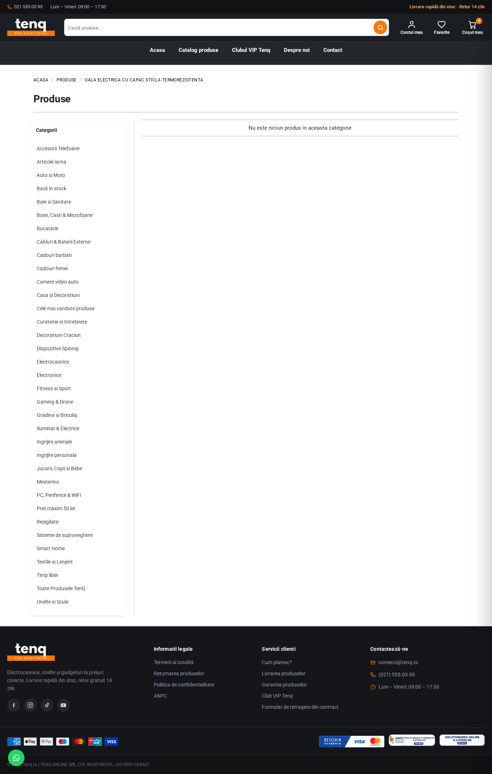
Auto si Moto (51, 175)
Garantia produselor (284, 685)
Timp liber (47, 575)
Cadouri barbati (54, 255)
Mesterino (48, 482)
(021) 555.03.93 (397, 674)
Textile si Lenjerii (54, 562)
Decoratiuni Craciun (59, 335)
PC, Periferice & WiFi (59, 495)
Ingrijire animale (54, 442)
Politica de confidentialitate (184, 685)
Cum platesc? (277, 662)
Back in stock (51, 188)
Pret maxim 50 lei (56, 508)
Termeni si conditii (173, 662)
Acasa (157, 50)
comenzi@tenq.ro (398, 662)
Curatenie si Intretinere (62, 322)
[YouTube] (63, 705)
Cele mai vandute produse (65, 308)
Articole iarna (51, 162)
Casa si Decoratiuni (58, 295)
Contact (332, 50)
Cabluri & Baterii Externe (63, 242)
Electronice (49, 375)
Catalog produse (198, 50)
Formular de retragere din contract (300, 707)
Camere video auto (58, 282)
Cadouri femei (52, 268)
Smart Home (51, 548)
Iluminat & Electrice (58, 428)
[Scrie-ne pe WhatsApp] (16, 757)
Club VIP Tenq (277, 696)
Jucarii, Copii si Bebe (59, 468)
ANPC (160, 696)
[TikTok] (46, 705)
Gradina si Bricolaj (57, 415)
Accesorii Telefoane (58, 148)
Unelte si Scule (52, 602)
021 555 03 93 (28, 6)
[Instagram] (30, 705)
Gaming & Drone (55, 402)
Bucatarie (47, 228)
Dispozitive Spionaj (58, 348)
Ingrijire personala (57, 455)
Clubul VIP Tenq (251, 50)
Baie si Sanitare (54, 202)
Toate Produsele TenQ (61, 588)
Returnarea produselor (179, 673)
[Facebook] (13, 705)
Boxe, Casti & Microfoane (65, 215)
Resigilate (47, 522)
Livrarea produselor (283, 673)
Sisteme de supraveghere (65, 535)
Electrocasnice (53, 362)
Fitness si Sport (54, 388)
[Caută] (380, 27)
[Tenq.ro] (31, 27)
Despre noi (297, 50)
